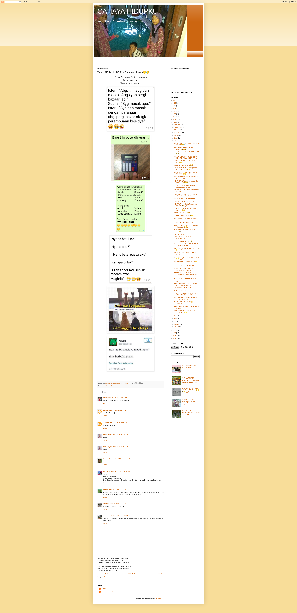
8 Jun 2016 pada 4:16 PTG (120, 398)
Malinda (105, 489)
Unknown (106, 422)
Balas (105, 403)
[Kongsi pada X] (137, 383)
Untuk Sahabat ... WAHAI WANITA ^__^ (186, 266)
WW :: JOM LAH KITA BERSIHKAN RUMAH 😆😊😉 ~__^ (185, 148)
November (177, 127)
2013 (174, 335)
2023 (174, 103)
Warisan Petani (108, 459)
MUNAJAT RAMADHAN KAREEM (184, 198)
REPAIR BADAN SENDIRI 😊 (183, 241)
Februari (177, 324)
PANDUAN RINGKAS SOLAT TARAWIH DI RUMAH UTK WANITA (186, 284)
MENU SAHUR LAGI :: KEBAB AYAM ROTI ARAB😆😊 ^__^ (185, 173)
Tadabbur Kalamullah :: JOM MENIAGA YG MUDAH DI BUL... (186, 244)
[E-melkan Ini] (133, 383)
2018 (174, 116)
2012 (174, 338)
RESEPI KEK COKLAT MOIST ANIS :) (189, 366)
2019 (174, 114)
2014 (174, 333)
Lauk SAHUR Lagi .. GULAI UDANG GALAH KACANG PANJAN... (185, 195)
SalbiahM (106, 503)
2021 (174, 108)
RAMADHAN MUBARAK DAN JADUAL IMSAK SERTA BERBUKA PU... (186, 294)
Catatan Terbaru (103, 573)
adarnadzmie (107, 398)
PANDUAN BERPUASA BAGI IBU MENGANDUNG (184, 237)
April (176, 318)
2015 (174, 330)
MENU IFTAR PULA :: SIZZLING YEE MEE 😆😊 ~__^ (185, 161)
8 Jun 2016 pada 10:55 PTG (122, 459)
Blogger (158, 598)
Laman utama (131, 573)
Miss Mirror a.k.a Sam (110, 471)
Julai (176, 138)
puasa (104, 386)
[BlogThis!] (135, 383)
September (178, 132)
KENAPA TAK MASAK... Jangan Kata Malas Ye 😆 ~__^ (185, 205)
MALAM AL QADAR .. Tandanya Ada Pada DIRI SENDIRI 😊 (185, 168)
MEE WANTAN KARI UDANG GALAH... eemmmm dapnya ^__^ (186, 219)
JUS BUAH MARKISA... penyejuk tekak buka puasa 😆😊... (186, 226)
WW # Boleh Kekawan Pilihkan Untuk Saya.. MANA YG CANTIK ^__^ (191, 412)
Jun (175, 141)
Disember (177, 124)
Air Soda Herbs (179, 234)
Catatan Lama (158, 573)
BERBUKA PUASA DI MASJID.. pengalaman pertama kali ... (184, 269)
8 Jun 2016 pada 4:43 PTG (118, 422)
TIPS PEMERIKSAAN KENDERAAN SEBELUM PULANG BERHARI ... (185, 157)
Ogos (176, 135)
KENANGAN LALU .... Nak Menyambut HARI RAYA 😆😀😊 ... (186, 181)
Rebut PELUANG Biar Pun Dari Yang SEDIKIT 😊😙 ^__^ (185, 209)
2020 (174, 111)
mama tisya (107, 434)
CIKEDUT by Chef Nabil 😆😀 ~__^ (185, 215)
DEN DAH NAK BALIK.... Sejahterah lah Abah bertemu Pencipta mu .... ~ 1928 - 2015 (190, 402)
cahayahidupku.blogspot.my (110, 592)
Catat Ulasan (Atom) (110, 577)
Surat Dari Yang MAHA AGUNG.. (184, 201)
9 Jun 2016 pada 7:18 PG (126, 471)
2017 (174, 119)
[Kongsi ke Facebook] (140, 383)
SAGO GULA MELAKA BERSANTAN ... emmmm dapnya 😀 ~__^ (186, 298)
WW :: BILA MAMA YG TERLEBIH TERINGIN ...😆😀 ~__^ (184, 311)
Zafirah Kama (107, 410)
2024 (174, 100)
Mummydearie (108, 516)
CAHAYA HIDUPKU (127, 11)
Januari (176, 327)
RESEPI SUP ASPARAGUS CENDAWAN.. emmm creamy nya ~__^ (185, 274)
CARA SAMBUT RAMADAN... (183, 288)
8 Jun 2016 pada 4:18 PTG (121, 410)
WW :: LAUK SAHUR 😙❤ (182, 213)
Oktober (177, 130)
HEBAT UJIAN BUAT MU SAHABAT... (185, 222)
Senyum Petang (110, 386)
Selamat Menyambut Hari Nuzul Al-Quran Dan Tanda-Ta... (185, 186)
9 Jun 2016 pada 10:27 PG (118, 503)
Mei (175, 316)
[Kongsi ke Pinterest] (142, 383)
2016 (174, 122)
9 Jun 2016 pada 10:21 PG (117, 489)
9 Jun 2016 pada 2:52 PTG (121, 516)
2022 (174, 106)
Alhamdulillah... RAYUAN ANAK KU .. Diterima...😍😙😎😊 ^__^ (190, 390)
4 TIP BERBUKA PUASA (181, 290)
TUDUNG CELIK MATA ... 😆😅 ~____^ (186, 165)
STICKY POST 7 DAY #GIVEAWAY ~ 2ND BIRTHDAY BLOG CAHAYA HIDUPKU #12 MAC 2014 (190, 379)
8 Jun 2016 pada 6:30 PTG (119, 434)
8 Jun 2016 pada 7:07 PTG (119, 447)
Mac (175, 321)
